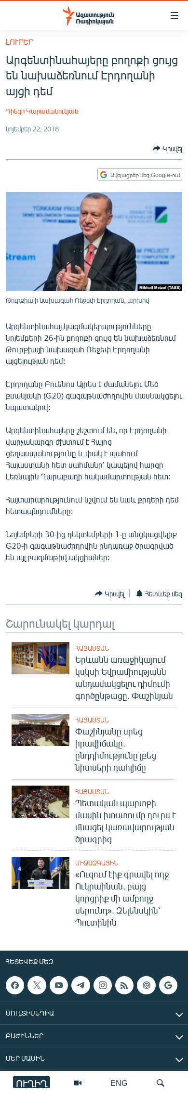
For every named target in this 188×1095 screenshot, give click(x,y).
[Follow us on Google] (168, 985)
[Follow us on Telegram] (80, 985)
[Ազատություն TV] (77, 1083)
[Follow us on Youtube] (59, 985)
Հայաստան (92, 648)
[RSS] (124, 985)
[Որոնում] (160, 1083)
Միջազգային (96, 863)
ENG (118, 1082)
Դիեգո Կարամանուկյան (42, 111)
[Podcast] (146, 985)
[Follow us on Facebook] (15, 985)
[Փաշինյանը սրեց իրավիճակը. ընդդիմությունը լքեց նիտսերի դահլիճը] (40, 730)
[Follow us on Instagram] (103, 985)
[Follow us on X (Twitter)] (36, 985)
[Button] (167, 148)
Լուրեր (19, 41)
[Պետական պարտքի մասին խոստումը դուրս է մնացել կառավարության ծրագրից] (40, 802)
